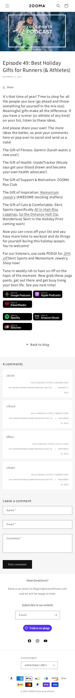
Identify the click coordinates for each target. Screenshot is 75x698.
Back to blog (39, 344)
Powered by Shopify (44, 691)
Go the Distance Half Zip (38, 214)
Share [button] (10, 87)
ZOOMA (31, 691)
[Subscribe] (56, 615)
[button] (7, 6)
